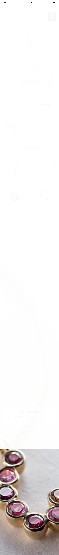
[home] (29, 3)
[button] (5, 3)
